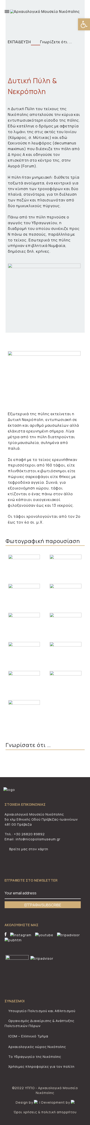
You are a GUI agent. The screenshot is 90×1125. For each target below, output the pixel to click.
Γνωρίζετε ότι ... (57, 41)
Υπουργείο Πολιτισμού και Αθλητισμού (41, 1011)
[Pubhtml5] (13, 940)
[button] (84, 24)
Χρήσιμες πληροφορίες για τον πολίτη (41, 1066)
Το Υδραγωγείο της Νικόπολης (34, 1056)
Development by (56, 1102)
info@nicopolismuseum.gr (38, 839)
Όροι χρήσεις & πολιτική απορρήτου (45, 1112)
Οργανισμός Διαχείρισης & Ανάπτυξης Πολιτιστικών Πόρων (39, 1023)
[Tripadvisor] (68, 935)
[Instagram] (20, 935)
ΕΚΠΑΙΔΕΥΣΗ (19, 41)
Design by (25, 1102)
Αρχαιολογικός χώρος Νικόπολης (36, 1047)
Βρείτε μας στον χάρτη (28, 849)
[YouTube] (44, 935)
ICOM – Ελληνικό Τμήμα (27, 1036)
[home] (9, 789)
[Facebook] (6, 935)
